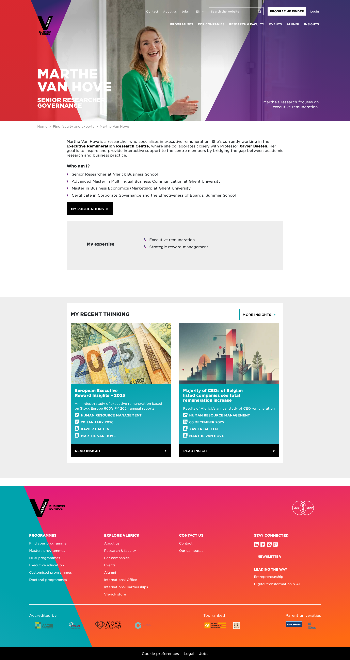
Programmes (181, 24)
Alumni (293, 24)
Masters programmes (47, 550)
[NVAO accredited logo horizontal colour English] (144, 628)
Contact (152, 11)
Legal (189, 653)
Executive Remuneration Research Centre (108, 146)
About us (170, 11)
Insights (311, 24)
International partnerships (126, 587)
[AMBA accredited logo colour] (108, 628)
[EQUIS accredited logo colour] (75, 628)
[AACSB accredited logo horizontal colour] (44, 628)
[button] (90, 208)
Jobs (185, 11)
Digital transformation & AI (277, 584)
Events (275, 24)
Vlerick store (115, 594)
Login (314, 11)
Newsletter (269, 556)
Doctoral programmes (48, 579)
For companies (211, 24)
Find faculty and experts (73, 126)
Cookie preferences (160, 653)
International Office (120, 579)
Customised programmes (50, 572)
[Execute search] (259, 11)
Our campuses (191, 550)
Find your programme (47, 543)
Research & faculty (246, 24)
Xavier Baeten (253, 146)
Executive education (46, 565)
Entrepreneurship (268, 576)
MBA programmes (44, 558)
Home (42, 126)
